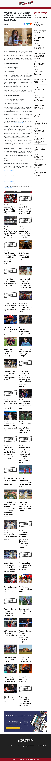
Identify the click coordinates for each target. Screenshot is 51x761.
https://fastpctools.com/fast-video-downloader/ (21, 122)
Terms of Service (14, 750)
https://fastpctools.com (9, 181)
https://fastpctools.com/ (9, 170)
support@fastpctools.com (9, 179)
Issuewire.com (20, 49)
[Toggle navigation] (4, 8)
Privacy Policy (23, 750)
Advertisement (31, 750)
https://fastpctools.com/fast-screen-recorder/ (14, 93)
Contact (38, 750)
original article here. (8, 187)
